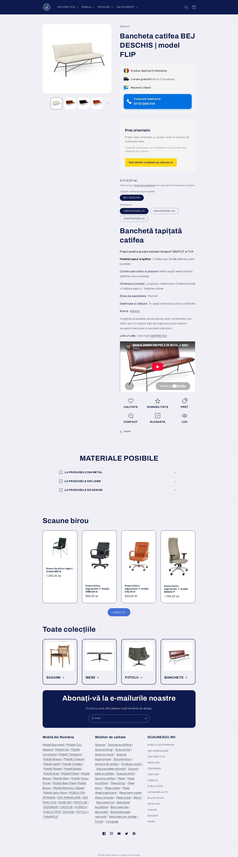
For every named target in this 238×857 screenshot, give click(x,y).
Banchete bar (120, 807)
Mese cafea (112, 788)
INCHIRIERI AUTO (157, 792)
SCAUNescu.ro (113, 855)
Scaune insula (104, 754)
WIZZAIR (152, 816)
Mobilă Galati (51, 764)
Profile (151, 821)
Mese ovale (123, 797)
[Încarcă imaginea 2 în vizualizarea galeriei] (70, 103)
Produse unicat (131, 764)
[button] (67, 7)
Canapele (112, 821)
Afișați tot (119, 612)
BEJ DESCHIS (131, 197)
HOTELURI (153, 804)
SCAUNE (53, 677)
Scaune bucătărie (119, 744)
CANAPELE (50, 816)
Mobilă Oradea (72, 764)
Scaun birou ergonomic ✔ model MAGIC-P (176, 589)
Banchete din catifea (123, 816)
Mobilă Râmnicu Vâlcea (68, 788)
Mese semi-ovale (130, 792)
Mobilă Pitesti (70, 773)
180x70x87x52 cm (134, 211)
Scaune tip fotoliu (106, 764)
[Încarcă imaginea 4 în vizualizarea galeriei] (97, 103)
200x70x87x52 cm (164, 211)
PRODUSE (80, 802)
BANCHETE (174, 677)
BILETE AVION (155, 798)
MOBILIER (65, 802)
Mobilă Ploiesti (52, 768)
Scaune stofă (125, 773)
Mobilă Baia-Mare (64, 783)
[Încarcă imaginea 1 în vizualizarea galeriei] (56, 103)
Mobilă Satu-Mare (55, 792)
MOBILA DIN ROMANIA (160, 745)
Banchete (101, 812)
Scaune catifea (105, 778)
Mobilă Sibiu (61, 778)
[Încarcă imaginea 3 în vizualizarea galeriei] (83, 103)
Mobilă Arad (51, 773)
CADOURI (66, 807)
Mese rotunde (104, 797)
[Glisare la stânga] (46, 103)
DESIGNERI (50, 807)
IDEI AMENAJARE (69, 797)
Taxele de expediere (144, 185)
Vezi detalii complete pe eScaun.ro (151, 162)
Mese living (118, 783)
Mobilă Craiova (74, 759)
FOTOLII (132, 677)
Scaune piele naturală (110, 768)
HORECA (81, 807)
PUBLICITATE (52, 812)
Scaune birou (122, 759)
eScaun (135, 311)
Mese (121, 778)
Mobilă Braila (72, 768)
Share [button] (127, 431)
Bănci (137, 797)
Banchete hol (105, 802)
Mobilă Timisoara (70, 754)
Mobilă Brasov (52, 759)
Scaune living (103, 749)
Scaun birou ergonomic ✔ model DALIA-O (136, 589)
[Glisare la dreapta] (107, 103)
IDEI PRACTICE (156, 757)
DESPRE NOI (158, 335)
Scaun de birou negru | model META (59, 570)
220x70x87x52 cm (134, 218)
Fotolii (99, 821)
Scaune (100, 744)
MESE (91, 677)
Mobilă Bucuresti (54, 744)
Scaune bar (122, 749)
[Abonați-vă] (145, 718)
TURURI (152, 810)
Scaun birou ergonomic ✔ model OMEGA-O (97, 589)
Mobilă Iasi (62, 749)
